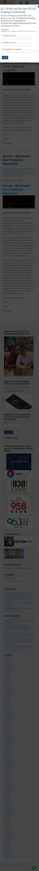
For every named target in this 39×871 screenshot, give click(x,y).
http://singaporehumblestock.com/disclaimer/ (21, 31)
